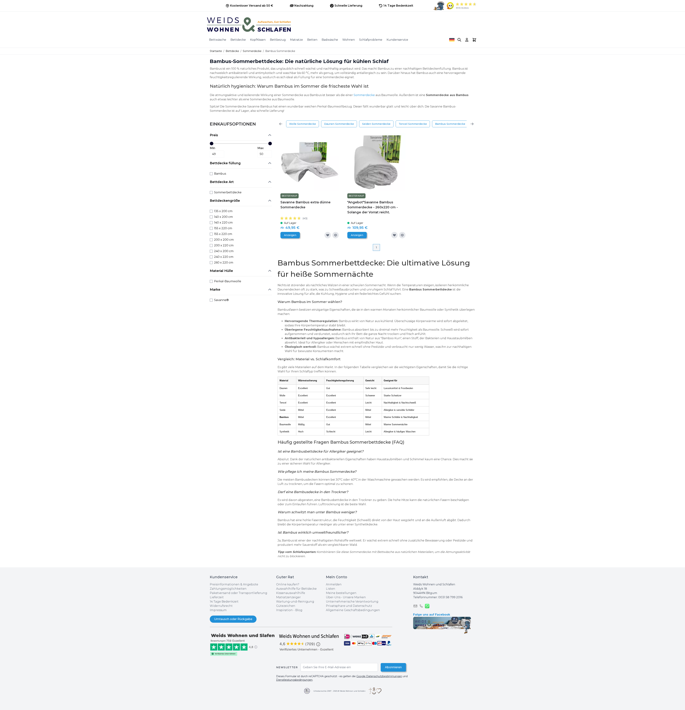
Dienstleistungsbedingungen (294, 679)
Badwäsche (330, 39)
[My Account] (467, 40)
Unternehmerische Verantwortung (352, 601)
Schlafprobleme (370, 39)
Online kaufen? (287, 584)
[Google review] (309, 642)
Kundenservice (397, 39)
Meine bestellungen (341, 593)
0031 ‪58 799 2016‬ (450, 597)
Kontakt (420, 577)
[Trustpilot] (243, 644)
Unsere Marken (354, 597)
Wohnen (348, 39)
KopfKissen (258, 39)
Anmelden (334, 584)
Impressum (218, 610)
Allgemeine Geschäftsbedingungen (353, 610)
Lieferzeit (217, 597)
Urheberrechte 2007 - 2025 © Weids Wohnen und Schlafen (339, 691)
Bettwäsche (217, 39)
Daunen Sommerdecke (339, 124)
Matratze (296, 39)
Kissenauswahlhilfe (290, 593)
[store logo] (342, 24)
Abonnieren (393, 667)
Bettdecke (238, 39)
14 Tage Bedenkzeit (224, 601)
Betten (312, 39)
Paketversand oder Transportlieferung (238, 593)
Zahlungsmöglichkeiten (228, 588)
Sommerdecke (252, 51)
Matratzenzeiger (288, 597)
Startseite (216, 51)
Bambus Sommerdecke (450, 124)
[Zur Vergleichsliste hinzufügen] (335, 235)
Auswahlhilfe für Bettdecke (296, 588)
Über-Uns (333, 597)
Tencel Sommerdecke (413, 124)
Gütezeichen (285, 606)
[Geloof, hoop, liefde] (375, 690)
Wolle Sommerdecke (302, 124)
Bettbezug (278, 39)
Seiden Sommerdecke (376, 124)
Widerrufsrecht (221, 606)
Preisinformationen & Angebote (234, 584)
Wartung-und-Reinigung (295, 601)
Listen (330, 588)
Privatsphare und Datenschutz (349, 606)
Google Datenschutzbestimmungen (379, 676)
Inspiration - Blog (289, 610)
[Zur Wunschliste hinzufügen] (327, 235)
